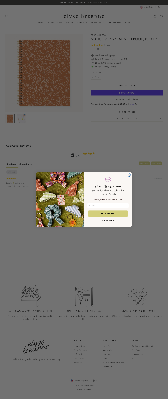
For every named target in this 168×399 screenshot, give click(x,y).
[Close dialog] (129, 175)
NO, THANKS (108, 220)
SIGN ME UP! (108, 213)
